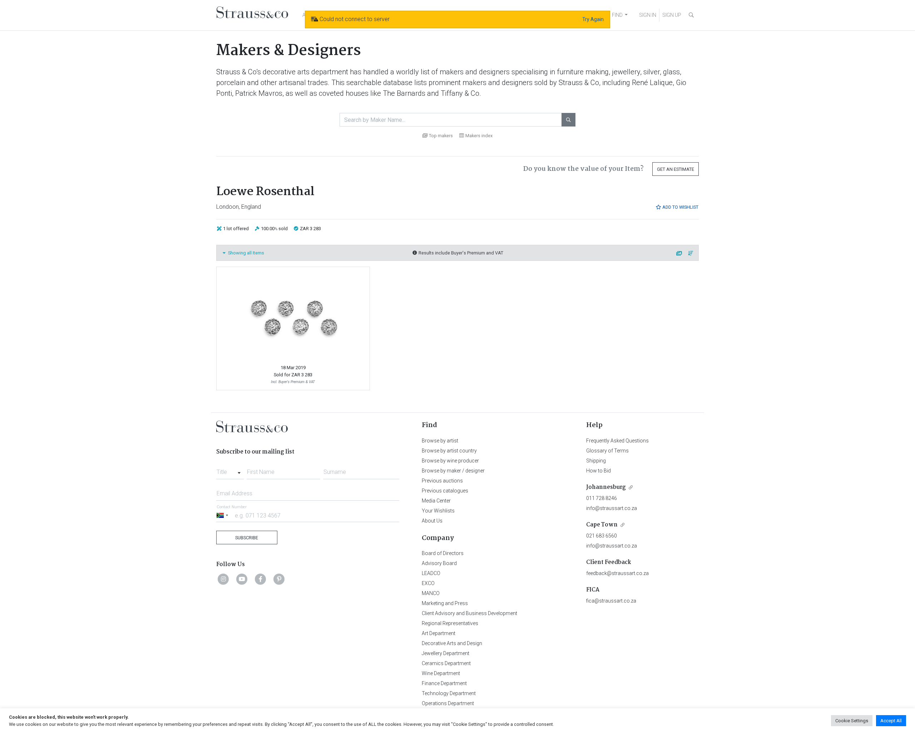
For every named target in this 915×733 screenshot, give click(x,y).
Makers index (479, 135)
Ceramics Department (446, 663)
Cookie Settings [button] (851, 720)
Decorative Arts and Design (452, 643)
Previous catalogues (445, 491)
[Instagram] (223, 579)
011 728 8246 (601, 498)
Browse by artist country (449, 451)
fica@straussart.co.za (611, 601)
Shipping (596, 461)
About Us (432, 521)
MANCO (431, 593)
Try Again (593, 19)
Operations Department (448, 703)
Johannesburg (606, 487)
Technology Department (449, 693)
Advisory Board (439, 563)
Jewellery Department (445, 653)
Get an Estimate (675, 169)
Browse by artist (440, 441)
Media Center (436, 501)
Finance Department (444, 683)
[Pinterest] (279, 579)
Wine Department (441, 673)
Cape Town (602, 524)
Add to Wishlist (679, 207)
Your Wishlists (438, 511)
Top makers (441, 135)
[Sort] (691, 253)
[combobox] (230, 470)
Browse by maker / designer (453, 471)
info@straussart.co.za (611, 508)
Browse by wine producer (450, 461)
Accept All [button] (891, 720)
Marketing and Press (445, 603)
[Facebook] (260, 579)
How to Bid (598, 471)
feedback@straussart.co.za (617, 573)
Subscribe (246, 537)
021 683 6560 (601, 536)
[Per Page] (679, 253)
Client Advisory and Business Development (469, 613)
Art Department (438, 633)
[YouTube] (242, 579)
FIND (617, 15)
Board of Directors (443, 553)
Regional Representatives (450, 623)
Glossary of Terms (607, 451)
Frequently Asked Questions (617, 441)
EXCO (428, 583)
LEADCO (431, 573)
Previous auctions (442, 481)
